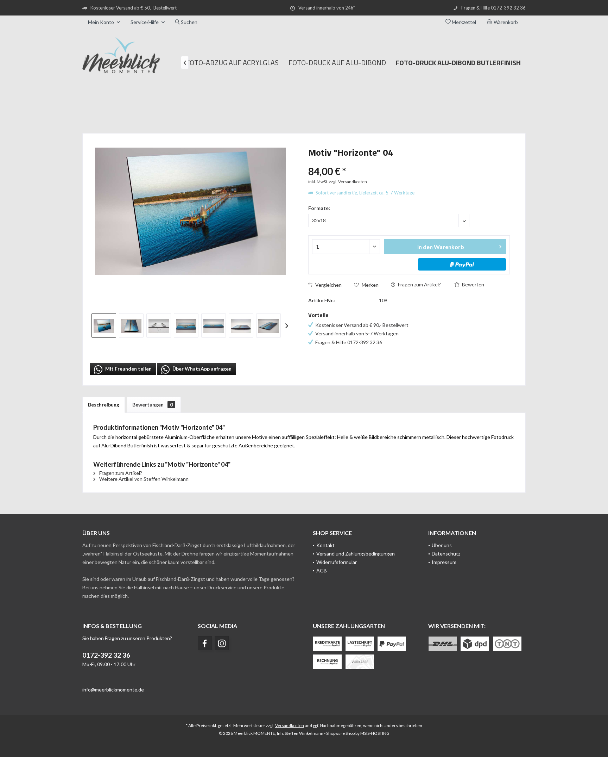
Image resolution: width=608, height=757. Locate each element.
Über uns (442, 545)
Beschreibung (103, 405)
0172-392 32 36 (106, 655)
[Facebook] (205, 643)
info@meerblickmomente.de (113, 690)
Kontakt (325, 545)
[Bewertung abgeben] (408, 162)
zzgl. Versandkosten (348, 181)
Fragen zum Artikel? (419, 284)
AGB (321, 570)
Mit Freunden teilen (128, 369)
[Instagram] (222, 643)
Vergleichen (328, 285)
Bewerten (472, 284)
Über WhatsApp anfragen (201, 369)
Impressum (444, 562)
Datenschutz (446, 554)
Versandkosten (289, 725)
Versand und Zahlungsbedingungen (355, 554)
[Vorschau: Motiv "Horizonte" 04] (103, 325)
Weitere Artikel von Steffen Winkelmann (143, 479)
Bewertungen (152, 405)
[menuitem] (503, 22)
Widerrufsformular (336, 562)
